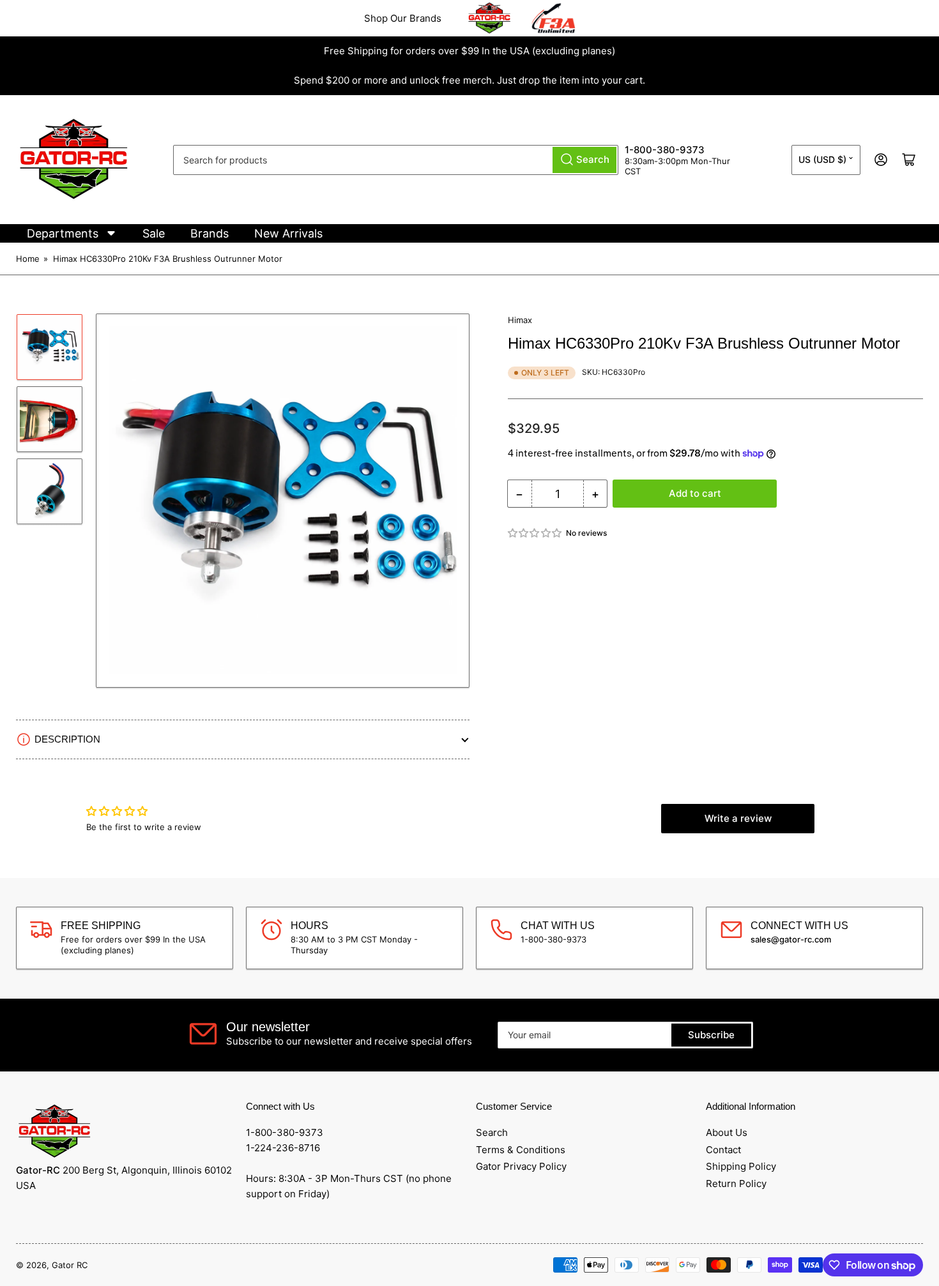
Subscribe (711, 1035)
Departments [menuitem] (62, 233)
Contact (723, 1150)
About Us (726, 1132)
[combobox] (395, 160)
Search (492, 1132)
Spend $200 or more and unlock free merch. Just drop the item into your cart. (469, 80)
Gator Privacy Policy (521, 1166)
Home (28, 258)
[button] (535, 533)
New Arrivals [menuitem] (288, 233)
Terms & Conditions (520, 1150)
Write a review (738, 818)
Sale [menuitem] (153, 233)
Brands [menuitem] (209, 233)
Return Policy (736, 1183)
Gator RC (70, 1265)
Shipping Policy (741, 1166)
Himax (520, 320)
